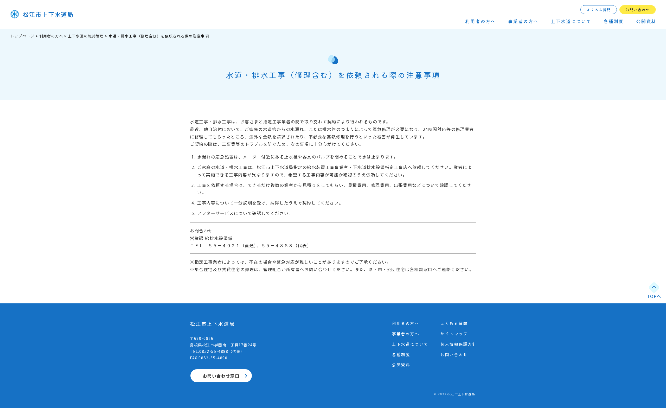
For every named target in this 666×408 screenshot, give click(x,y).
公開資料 (646, 21)
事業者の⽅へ (523, 21)
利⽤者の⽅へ (480, 21)
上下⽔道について (570, 21)
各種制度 (614, 21)
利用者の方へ (51, 36)
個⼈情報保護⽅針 (458, 344)
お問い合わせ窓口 (221, 376)
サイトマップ (454, 333)
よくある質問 (598, 9)
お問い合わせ (637, 9)
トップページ (22, 36)
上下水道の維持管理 (86, 36)
